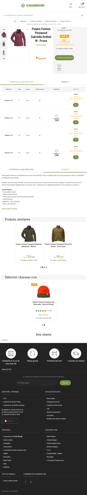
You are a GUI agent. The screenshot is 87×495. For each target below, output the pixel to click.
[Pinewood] (41, 58)
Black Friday (7, 460)
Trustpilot (4, 340)
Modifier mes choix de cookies (56, 419)
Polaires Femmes (65, 21)
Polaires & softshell (35, 21)
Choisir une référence (65, 58)
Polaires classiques (50, 21)
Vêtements (23, 21)
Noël (5, 464)
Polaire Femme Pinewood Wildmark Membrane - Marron (29, 245)
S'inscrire (65, 383)
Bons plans (7, 457)
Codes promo (8, 447)
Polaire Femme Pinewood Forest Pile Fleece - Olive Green (58, 245)
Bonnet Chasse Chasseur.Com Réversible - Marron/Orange (43, 303)
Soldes (6, 453)
